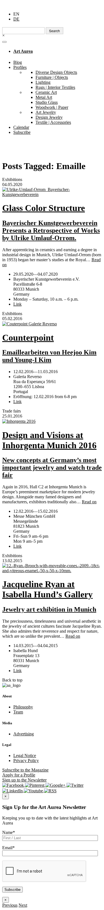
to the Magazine (25, 770)
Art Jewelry (45, 112)
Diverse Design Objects (56, 72)
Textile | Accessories (53, 122)
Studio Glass (46, 102)
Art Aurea (23, 51)
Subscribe (22, 132)
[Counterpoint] (52, 323)
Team (18, 712)
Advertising (23, 733)
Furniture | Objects (51, 77)
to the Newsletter (24, 780)
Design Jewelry (49, 117)
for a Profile (18, 775)
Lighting (42, 82)
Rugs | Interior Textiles (55, 87)
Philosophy (23, 707)
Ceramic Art (46, 92)
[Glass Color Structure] (52, 192)
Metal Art (43, 97)
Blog (17, 62)
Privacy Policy (26, 760)
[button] (9, 905)
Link (17, 304)
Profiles (20, 67)
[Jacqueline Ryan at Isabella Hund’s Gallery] (52, 568)
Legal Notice (24, 755)
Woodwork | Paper (51, 107)
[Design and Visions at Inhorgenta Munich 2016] (52, 421)
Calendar (21, 127)
